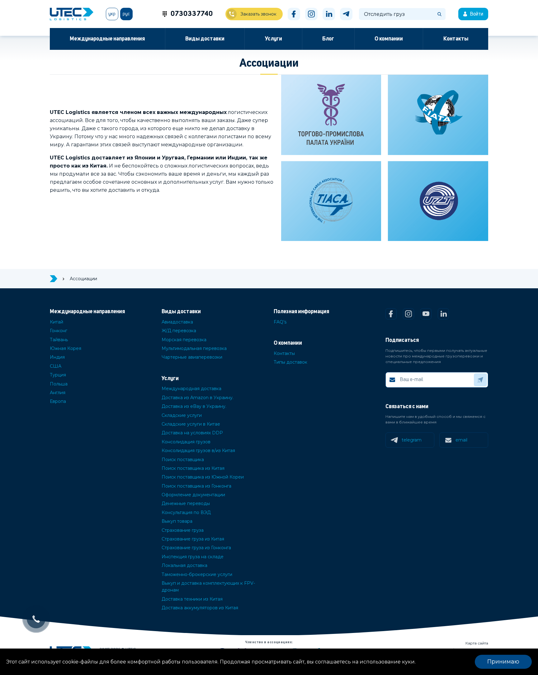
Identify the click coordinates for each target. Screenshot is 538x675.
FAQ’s (280, 322)
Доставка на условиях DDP (192, 433)
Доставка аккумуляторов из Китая (200, 608)
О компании (389, 39)
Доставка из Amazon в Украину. (198, 397)
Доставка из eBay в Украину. (194, 406)
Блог (328, 39)
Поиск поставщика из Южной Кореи (203, 477)
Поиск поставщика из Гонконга (196, 486)
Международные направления (107, 39)
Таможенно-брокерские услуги (197, 574)
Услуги (273, 39)
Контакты (455, 39)
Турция (58, 375)
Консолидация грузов (186, 442)
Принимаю (503, 661)
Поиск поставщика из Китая (193, 468)
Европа (58, 401)
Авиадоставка (177, 322)
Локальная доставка (184, 565)
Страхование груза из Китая (193, 539)
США (55, 366)
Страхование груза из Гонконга (196, 547)
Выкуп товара (177, 521)
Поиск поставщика (183, 459)
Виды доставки (204, 39)
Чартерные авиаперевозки (192, 357)
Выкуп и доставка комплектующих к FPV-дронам (208, 586)
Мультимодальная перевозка (194, 348)
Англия (57, 392)
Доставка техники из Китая (192, 599)
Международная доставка (191, 388)
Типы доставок (290, 362)
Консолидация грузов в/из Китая (198, 450)
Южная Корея (65, 348)
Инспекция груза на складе (193, 556)
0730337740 (192, 14)
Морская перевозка (184, 339)
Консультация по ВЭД (186, 512)
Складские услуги (182, 415)
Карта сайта (476, 643)
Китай (56, 322)
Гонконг (58, 330)
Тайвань (59, 339)
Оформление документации (193, 495)
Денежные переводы (186, 503)
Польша (59, 384)
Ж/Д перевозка (179, 330)
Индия (57, 357)
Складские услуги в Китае (191, 424)
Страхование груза (183, 530)
